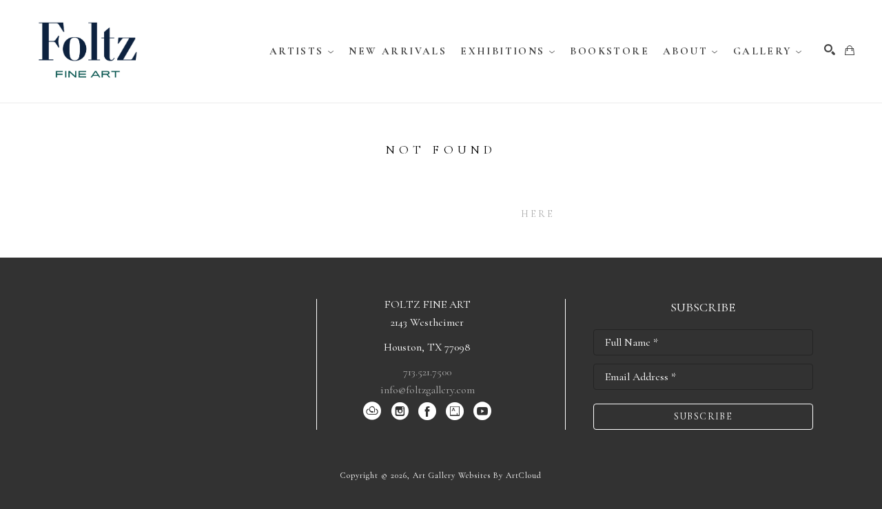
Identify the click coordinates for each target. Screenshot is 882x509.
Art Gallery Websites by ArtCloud (477, 475)
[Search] (829, 49)
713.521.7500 (427, 372)
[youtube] (482, 411)
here (538, 214)
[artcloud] (372, 411)
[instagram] (400, 411)
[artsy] (455, 411)
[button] (302, 51)
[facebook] (427, 411)
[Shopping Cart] (849, 50)
